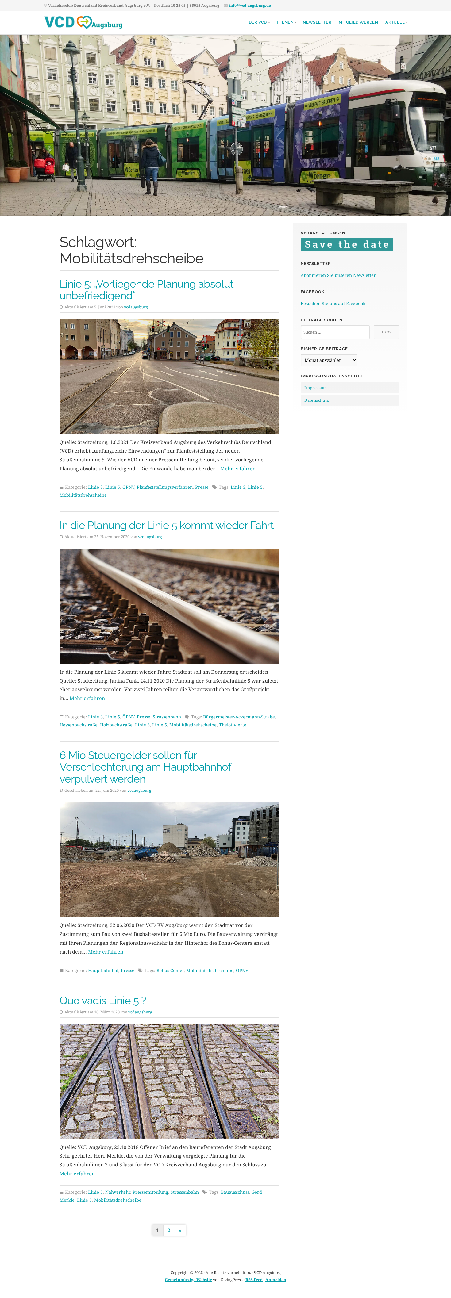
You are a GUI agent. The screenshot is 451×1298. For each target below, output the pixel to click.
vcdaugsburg (136, 307)
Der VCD (258, 22)
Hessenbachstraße (79, 725)
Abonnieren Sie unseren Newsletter (338, 275)
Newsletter (317, 22)
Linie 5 (112, 487)
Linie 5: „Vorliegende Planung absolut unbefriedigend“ (146, 290)
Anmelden (275, 1279)
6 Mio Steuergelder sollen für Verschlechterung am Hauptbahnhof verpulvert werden (145, 767)
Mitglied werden (358, 22)
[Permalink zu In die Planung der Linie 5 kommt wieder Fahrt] (169, 606)
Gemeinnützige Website (188, 1279)
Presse (202, 487)
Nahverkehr (117, 1192)
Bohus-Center (170, 970)
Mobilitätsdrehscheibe (83, 495)
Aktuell (395, 22)
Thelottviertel (233, 725)
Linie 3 (95, 487)
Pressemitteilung (150, 1192)
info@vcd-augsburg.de (250, 5)
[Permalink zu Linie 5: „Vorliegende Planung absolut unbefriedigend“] (169, 376)
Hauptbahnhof (103, 970)
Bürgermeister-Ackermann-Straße (239, 717)
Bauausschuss (235, 1192)
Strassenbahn (167, 717)
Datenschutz (316, 400)
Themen (285, 22)
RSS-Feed (254, 1279)
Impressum (315, 387)
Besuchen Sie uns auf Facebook (333, 303)
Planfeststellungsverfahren (165, 487)
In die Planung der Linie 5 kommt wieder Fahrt (167, 525)
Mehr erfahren (238, 468)
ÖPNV (128, 487)
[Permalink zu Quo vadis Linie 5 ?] (169, 1081)
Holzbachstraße (116, 725)
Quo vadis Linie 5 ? (103, 1000)
